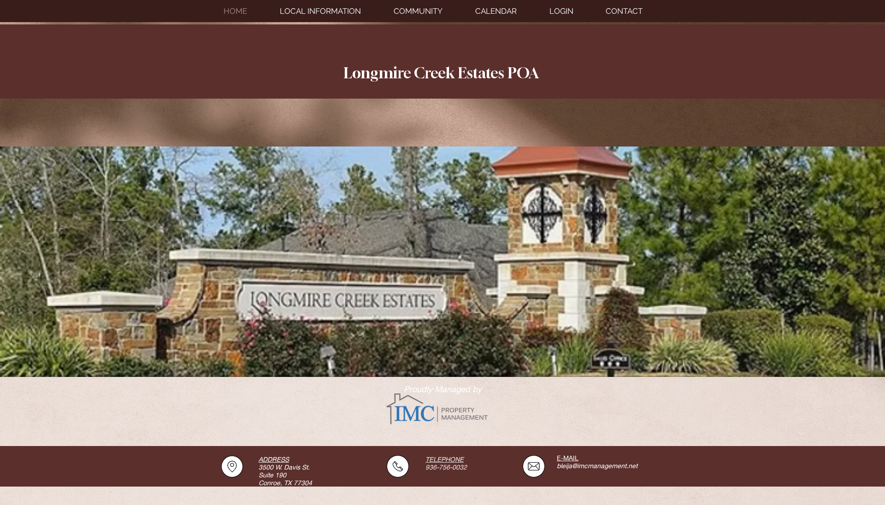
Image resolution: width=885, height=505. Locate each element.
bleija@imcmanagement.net (597, 466)
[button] (427, 11)
